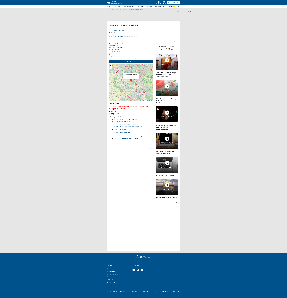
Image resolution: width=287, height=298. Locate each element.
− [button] (110, 68)
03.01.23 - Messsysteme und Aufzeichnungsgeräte (128, 126)
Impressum (165, 291)
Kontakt (134, 291)
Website (113, 56)
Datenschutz (145, 291)
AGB (155, 291)
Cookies (177, 291)
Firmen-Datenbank (123, 9)
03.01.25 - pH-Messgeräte (121, 129)
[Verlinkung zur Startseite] (114, 2)
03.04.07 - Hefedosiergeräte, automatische (126, 138)
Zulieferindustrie (116, 33)
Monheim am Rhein (131, 36)
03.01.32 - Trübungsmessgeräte (122, 132)
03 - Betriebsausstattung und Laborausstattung (124, 119)
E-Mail (113, 54)
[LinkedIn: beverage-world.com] (137, 270)
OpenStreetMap (146, 100)
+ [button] (110, 65)
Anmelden (149, 6)
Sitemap (109, 285)
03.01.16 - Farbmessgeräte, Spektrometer (125, 124)
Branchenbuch (117, 6)
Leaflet (140, 100)
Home (108, 9)
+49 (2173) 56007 (116, 51)
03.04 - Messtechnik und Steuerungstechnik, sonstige (127, 136)
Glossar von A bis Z (160, 6)
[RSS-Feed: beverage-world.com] (141, 270)
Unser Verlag (140, 6)
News (108, 6)
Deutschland (120, 36)
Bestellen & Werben (129, 6)
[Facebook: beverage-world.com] (133, 270)
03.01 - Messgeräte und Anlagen (121, 121)
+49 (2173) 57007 (116, 49)
